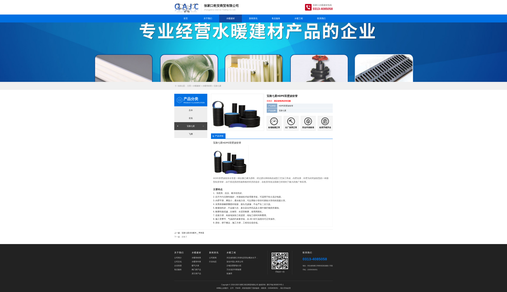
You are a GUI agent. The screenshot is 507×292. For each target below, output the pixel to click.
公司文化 (178, 262)
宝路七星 (217, 86)
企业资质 (178, 266)
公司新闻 (213, 258)
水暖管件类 (196, 262)
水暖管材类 (207, 86)
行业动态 (213, 262)
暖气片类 (195, 266)
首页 (186, 18)
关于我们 (208, 18)
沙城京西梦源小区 (234, 266)
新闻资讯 (253, 18)
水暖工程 (298, 18)
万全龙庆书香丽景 (234, 269)
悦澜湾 (229, 273)
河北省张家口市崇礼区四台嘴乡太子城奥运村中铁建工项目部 (242, 258)
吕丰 (191, 110)
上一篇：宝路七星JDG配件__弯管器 (189, 233)
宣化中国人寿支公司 (235, 262)
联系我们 (321, 18)
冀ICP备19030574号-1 (275, 285)
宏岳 (191, 118)
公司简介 (178, 258)
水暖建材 (230, 18)
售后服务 (276, 18)
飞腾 (191, 134)
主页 (189, 86)
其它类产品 (196, 273)
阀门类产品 (196, 269)
